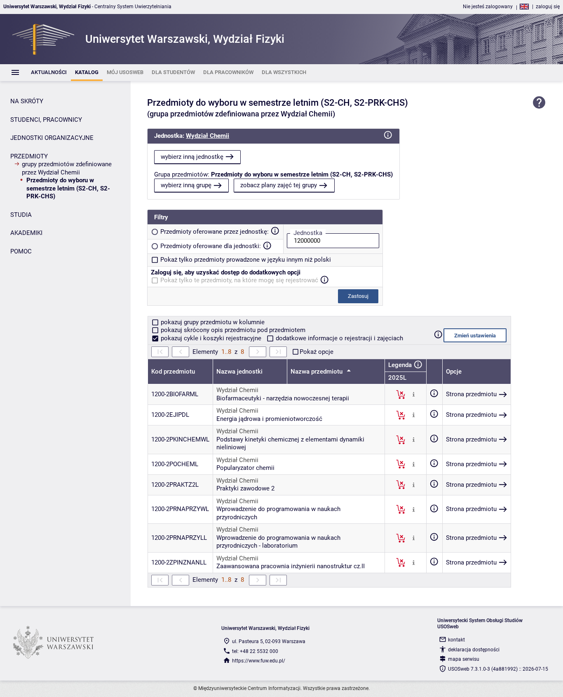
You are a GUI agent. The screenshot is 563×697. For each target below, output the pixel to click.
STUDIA (21, 214)
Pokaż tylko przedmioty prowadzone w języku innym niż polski (245, 259)
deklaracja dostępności (474, 650)
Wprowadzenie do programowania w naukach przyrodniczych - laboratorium (278, 542)
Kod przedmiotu (173, 371)
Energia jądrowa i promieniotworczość (269, 419)
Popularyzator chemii (245, 468)
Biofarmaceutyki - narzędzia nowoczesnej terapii (282, 398)
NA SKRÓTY (26, 101)
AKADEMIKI (26, 233)
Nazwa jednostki (239, 371)
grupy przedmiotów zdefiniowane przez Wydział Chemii (67, 168)
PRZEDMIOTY (29, 156)
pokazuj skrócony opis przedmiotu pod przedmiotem (232, 330)
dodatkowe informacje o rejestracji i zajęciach (338, 338)
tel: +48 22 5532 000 (255, 651)
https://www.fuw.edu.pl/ (258, 661)
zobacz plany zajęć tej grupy (278, 185)
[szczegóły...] (414, 394)
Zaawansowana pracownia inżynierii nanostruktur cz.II (290, 566)
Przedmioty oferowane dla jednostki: (211, 246)
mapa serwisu (463, 659)
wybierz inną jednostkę (192, 156)
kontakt (456, 640)
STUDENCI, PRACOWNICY (46, 119)
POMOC (21, 251)
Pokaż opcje (316, 351)
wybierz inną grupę (186, 185)
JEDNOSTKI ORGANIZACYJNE (52, 138)
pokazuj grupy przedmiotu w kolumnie (212, 322)
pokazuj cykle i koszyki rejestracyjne (211, 338)
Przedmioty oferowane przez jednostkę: (214, 231)
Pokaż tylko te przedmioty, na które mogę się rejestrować (239, 280)
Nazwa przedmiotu (317, 371)
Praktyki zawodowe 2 (245, 488)
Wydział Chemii (207, 135)
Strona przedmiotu (471, 394)
